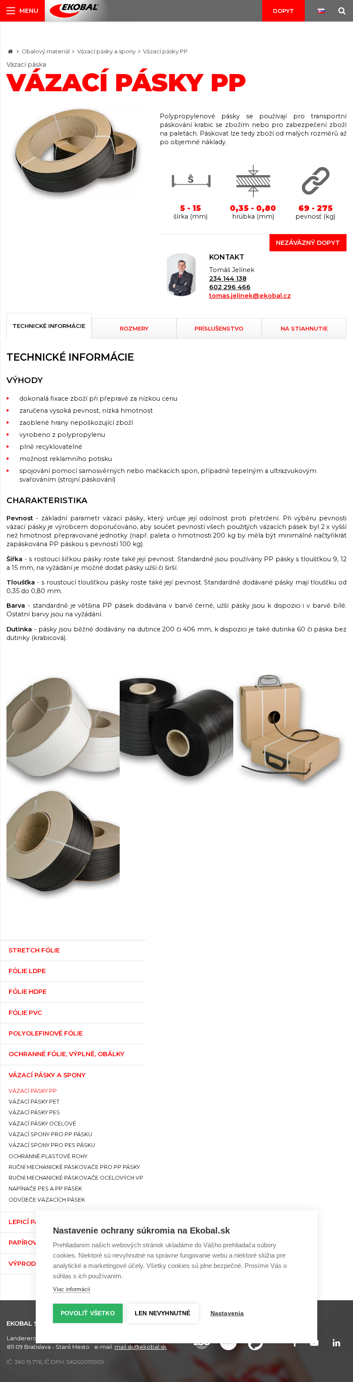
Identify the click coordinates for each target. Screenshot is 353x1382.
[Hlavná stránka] (10, 51)
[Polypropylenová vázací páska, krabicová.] (290, 730)
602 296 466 (230, 287)
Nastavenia (227, 1313)
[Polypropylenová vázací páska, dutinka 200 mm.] (63, 730)
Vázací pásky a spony (106, 51)
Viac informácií (71, 1289)
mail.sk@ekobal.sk (141, 1346)
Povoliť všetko (88, 1313)
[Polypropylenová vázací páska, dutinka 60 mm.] (176, 730)
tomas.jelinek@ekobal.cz (250, 296)
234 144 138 (228, 278)
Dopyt (283, 10)
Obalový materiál (46, 51)
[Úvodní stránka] (74, 11)
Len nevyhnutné (163, 1313)
